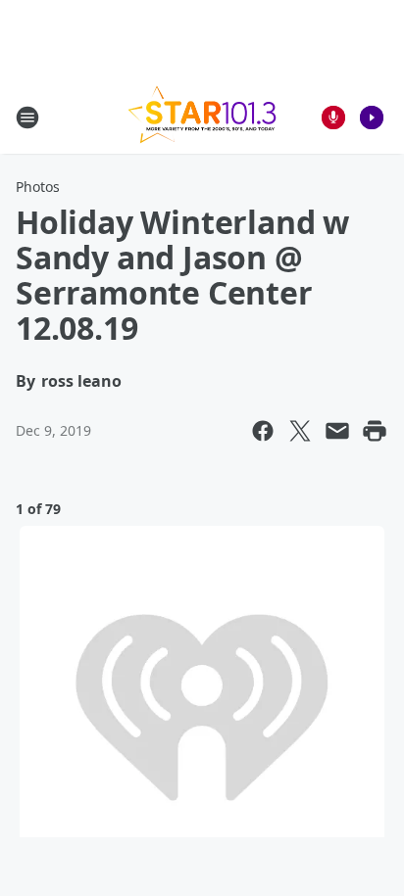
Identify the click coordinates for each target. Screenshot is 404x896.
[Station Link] (202, 117)
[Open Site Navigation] (27, 117)
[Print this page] (374, 431)
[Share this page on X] (300, 431)
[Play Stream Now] (371, 117)
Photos (38, 186)
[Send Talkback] (333, 117)
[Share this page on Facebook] (263, 431)
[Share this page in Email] (337, 431)
